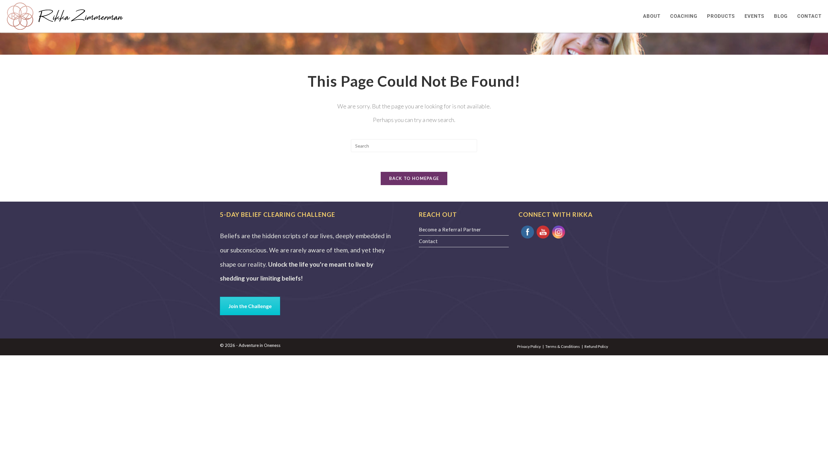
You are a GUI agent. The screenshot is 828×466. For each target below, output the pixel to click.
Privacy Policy (529, 346)
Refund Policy (596, 346)
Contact (428, 241)
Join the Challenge (250, 306)
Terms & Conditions (562, 346)
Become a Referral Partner (450, 229)
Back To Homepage (414, 178)
